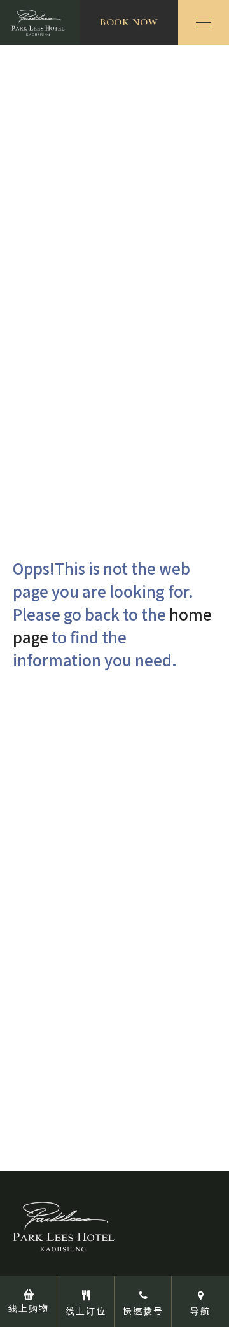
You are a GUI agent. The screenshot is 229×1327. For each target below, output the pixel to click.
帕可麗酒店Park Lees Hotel (40, 22)
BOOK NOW (129, 22)
